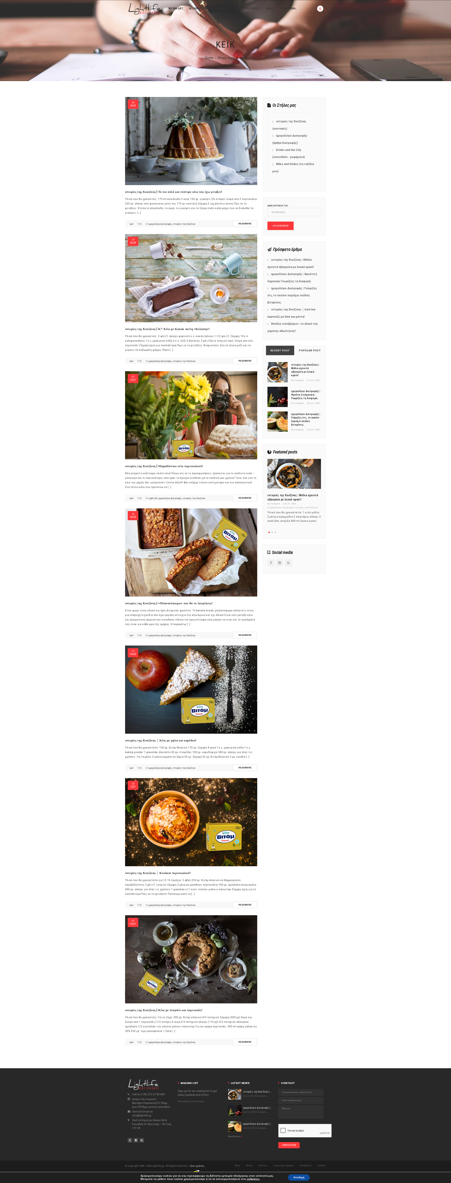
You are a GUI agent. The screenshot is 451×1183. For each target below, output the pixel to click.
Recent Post (280, 350)
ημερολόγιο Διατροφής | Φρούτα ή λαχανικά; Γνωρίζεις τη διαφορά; (292, 277)
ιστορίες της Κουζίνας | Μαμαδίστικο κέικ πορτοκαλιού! (164, 466)
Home (209, 58)
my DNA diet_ (177, 8)
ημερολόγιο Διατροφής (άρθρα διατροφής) (289, 139)
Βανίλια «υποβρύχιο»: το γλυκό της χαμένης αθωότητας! (292, 327)
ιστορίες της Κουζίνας (184, 224)
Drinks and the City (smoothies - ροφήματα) (288, 153)
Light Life (153, 498)
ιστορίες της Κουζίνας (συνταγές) (289, 125)
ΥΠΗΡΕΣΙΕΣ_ (222, 8)
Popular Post (310, 350)
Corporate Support (283, 1165)
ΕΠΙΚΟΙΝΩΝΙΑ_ (289, 8)
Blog (237, 1165)
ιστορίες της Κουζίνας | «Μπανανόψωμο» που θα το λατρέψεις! (168, 603)
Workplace (305, 1165)
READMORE (245, 223)
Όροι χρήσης (197, 1165)
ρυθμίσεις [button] (253, 1179)
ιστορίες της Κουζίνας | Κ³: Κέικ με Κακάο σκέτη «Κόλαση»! (167, 329)
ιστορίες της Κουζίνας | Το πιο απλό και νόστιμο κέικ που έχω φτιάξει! (173, 192)
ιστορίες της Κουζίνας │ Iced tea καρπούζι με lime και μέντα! (291, 313)
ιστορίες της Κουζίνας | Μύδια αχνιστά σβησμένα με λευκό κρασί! (290, 263)
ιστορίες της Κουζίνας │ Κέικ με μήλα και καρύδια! (160, 740)
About (249, 1165)
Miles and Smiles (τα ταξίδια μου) (293, 167)
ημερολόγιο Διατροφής (160, 224)
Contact (321, 1165)
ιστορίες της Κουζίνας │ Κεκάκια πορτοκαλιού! (158, 873)
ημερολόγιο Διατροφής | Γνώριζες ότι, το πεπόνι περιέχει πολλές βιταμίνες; (292, 295)
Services (262, 1165)
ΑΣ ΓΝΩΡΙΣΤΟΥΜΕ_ (199, 8)
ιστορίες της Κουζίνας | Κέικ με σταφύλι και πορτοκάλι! (163, 1010)
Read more (234, 1136)
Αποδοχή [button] (298, 1177)
